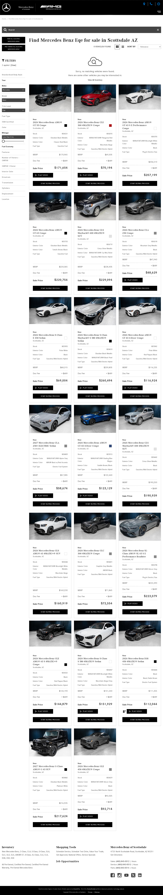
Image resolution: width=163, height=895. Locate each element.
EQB (3, 858)
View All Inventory (95, 80)
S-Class (28, 855)
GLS (12, 855)
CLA (29, 851)
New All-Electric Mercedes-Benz (13, 40)
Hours (134, 861)
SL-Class (35, 855)
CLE (41, 855)
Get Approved (61, 855)
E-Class (35, 851)
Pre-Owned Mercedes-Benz (21, 868)
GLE (8, 855)
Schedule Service (63, 851)
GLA (47, 851)
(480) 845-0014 (122, 868)
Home (4, 19)
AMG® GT (19, 855)
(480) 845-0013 (124, 864)
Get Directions (116, 855)
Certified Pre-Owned (22, 864)
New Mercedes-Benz (10, 851)
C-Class (23, 851)
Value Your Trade (96, 851)
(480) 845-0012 (123, 861)
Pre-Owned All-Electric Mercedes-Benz (13, 48)
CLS (46, 855)
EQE (8, 858)
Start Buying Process (50, 183)
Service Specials (88, 855)
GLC (3, 855)
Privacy (90, 892)
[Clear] (13, 65)
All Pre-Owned (7, 864)
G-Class (42, 851)
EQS (12, 858)
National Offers (75, 855)
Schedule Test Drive (80, 851)
